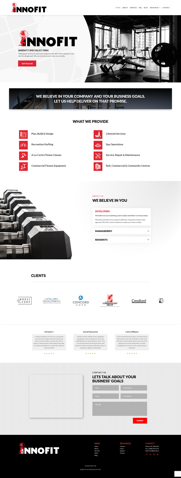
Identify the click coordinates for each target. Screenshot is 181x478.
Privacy (122, 453)
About (125, 7)
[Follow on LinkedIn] (157, 454)
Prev (18, 301)
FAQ (140, 7)
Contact (166, 7)
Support (122, 451)
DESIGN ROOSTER (95, 469)
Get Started (27, 63)
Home (118, 7)
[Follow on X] (150, 454)
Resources (154, 7)
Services (133, 7)
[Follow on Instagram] (154, 454)
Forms (122, 448)
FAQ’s (96, 453)
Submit (140, 420)
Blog (146, 7)
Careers (122, 446)
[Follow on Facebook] (146, 454)
